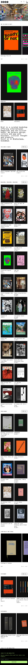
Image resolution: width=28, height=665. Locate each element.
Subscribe (14, 661)
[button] (24, 1)
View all (24, 146)
